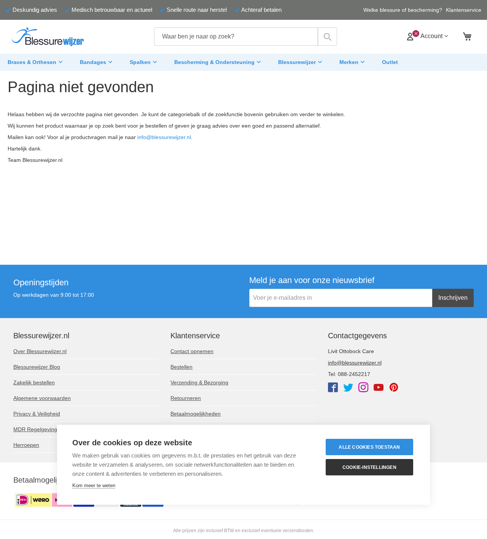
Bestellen (181, 367)
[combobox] (245, 36)
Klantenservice (463, 10)
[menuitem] (36, 62)
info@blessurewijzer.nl (164, 137)
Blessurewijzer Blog (36, 367)
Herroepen (26, 445)
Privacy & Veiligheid (36, 414)
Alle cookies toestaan (369, 447)
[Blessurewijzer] (47, 36)
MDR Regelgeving (35, 429)
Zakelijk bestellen (34, 382)
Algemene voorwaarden (42, 398)
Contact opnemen (191, 351)
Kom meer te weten (93, 485)
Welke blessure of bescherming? (402, 10)
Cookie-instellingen (369, 467)
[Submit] (327, 36)
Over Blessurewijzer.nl (40, 351)
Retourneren (185, 398)
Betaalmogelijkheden (195, 414)
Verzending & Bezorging (199, 382)
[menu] (243, 62)
